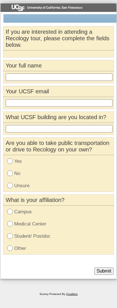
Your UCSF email (27, 91)
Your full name (24, 65)
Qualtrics (72, 294)
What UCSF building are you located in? (56, 117)
